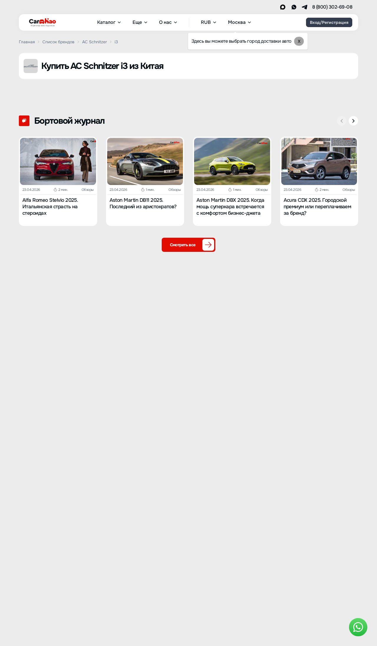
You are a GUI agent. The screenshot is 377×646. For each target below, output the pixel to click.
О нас (165, 22)
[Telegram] (304, 7)
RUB (206, 22)
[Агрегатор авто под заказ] (41, 21)
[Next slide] (353, 120)
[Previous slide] (341, 120)
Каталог (106, 22)
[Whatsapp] (294, 7)
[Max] (282, 7)
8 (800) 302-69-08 (332, 7)
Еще (137, 22)
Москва (237, 22)
